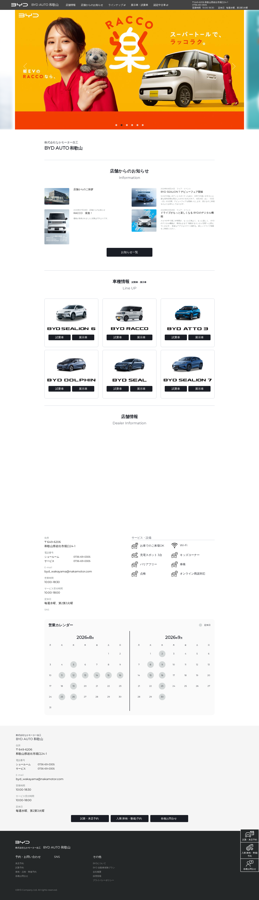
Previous (25, 66)
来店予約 (19, 863)
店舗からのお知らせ (92, 5)
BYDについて (99, 863)
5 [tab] (137, 126)
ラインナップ (115, 5)
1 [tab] (116, 126)
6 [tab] (142, 126)
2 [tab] (121, 126)
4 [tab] (132, 126)
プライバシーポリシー (103, 880)
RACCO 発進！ (82, 213)
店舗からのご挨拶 (83, 189)
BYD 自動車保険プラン (104, 867)
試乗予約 (19, 867)
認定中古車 (159, 5)
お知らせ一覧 (129, 252)
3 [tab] (127, 126)
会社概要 (97, 871)
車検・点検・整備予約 (25, 871)
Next (233, 66)
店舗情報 (71, 5)
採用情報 (97, 876)
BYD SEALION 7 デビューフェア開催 (182, 191)
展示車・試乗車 (139, 5)
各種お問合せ (21, 876)
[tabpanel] (129, 69)
